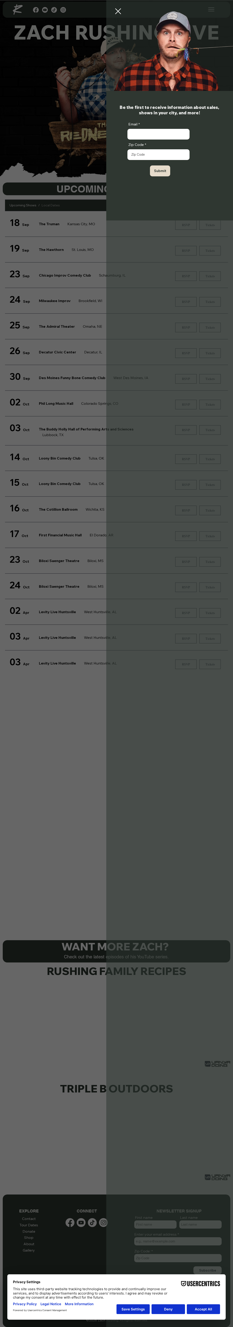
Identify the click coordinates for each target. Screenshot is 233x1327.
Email (132, 124)
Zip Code (136, 144)
